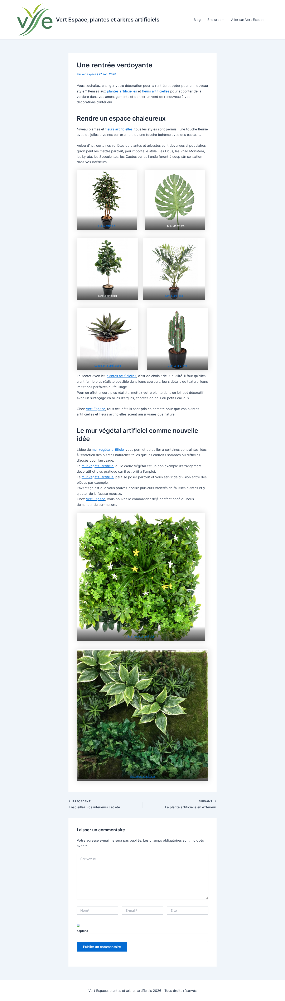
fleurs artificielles (155, 91)
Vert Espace (95, 409)
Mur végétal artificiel (141, 636)
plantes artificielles (122, 91)
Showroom (215, 20)
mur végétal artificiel (108, 449)
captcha (82, 931)
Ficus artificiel (107, 225)
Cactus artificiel (177, 365)
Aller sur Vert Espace (247, 20)
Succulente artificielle (107, 365)
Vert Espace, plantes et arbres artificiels (107, 19)
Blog (197, 20)
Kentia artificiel (174, 295)
